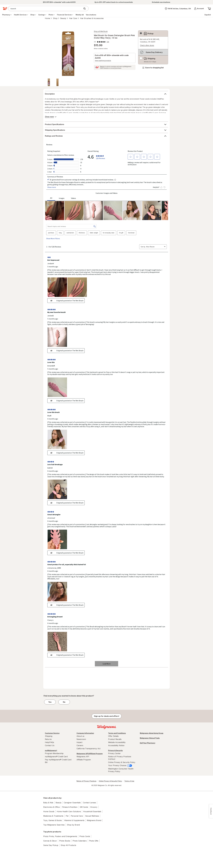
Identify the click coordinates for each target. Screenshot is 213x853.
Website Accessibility (116, 742)
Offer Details (113, 736)
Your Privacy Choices (117, 765)
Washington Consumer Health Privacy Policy (120, 770)
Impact (79, 742)
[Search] (85, 8)
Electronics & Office (51, 807)
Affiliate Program (84, 760)
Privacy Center (114, 753)
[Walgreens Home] (5, 8)
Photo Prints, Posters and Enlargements (60, 836)
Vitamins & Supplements (74, 820)
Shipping (48, 736)
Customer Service (52, 733)
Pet (67, 816)
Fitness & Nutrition (69, 807)
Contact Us (49, 745)
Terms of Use (129, 781)
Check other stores (147, 45)
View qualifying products (103, 60)
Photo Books (64, 841)
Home (47, 18)
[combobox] (45, 8)
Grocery (93, 807)
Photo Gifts (93, 841)
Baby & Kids (48, 802)
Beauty (63, 18)
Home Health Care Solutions (69, 811)
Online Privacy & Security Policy (121, 762)
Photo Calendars (80, 841)
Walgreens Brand (94, 820)
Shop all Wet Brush (101, 31)
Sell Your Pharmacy (147, 743)
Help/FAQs (49, 742)
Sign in (102, 66)
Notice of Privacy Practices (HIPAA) (119, 757)
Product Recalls (114, 739)
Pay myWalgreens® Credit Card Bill (58, 761)
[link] (101, 42)
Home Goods (48, 811)
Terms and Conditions (117, 733)
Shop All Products (68, 845)
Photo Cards (84, 836)
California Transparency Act (88, 748)
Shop (55, 18)
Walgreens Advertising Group (151, 733)
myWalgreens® (51, 750)
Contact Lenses (89, 802)
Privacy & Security (115, 750)
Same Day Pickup (50, 845)
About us (80, 736)
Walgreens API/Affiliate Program (90, 754)
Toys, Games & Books (52, 820)
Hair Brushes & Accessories (92, 18)
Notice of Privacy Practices (86, 781)
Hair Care (73, 18)
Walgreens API (83, 756)
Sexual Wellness (92, 816)
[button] (199, 8)
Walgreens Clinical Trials (150, 738)
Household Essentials (92, 811)
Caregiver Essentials (72, 802)
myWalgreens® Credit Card (56, 756)
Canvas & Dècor (50, 841)
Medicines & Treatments (53, 816)
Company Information (85, 733)
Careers (80, 745)
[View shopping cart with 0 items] (209, 8)
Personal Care (77, 816)
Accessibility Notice (116, 745)
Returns (48, 739)
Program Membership (54, 753)
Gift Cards (84, 807)
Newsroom (81, 739)
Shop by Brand (73, 825)
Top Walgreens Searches (54, 825)
